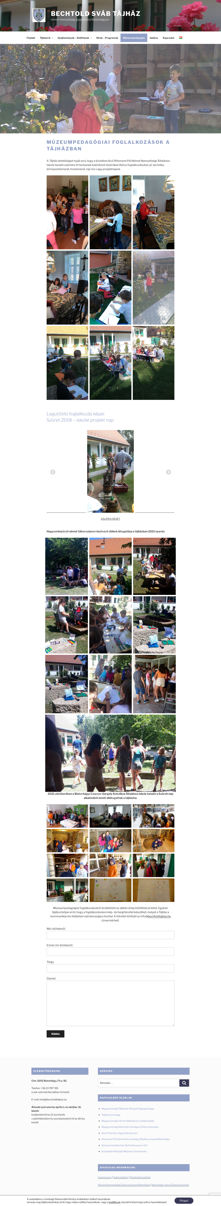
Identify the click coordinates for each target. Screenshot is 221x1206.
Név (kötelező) (56, 928)
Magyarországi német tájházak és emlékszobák (128, 1120)
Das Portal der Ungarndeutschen (119, 1133)
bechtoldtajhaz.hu (159, 916)
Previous (52, 471)
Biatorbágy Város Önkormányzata (170, 1184)
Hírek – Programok (107, 37)
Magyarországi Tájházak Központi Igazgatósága (128, 1108)
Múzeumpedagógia (134, 37)
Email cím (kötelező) (60, 945)
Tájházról (45, 37)
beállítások (115, 1202)
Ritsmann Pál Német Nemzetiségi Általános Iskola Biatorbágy (136, 1139)
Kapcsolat (168, 37)
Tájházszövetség (111, 1114)
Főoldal (31, 37)
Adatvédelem (120, 1177)
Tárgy (50, 962)
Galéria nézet (110, 518)
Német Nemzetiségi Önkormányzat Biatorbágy (124, 1184)
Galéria (154, 37)
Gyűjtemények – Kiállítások (73, 37)
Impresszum (105, 1177)
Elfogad (184, 1200)
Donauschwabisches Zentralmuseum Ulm (125, 1145)
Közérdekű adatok (140, 1177)
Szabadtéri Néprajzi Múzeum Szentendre (124, 1151)
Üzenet (51, 978)
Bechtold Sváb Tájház (96, 13)
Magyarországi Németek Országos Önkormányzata (130, 1126)
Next (167, 471)
